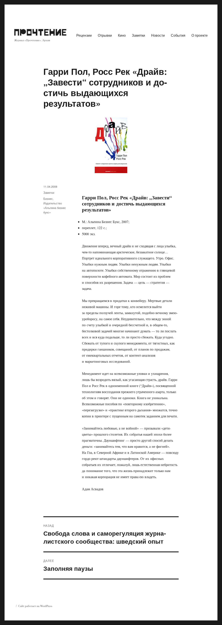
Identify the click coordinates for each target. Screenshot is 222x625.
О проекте (199, 35)
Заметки (138, 35)
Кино (122, 35)
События (178, 35)
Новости (158, 35)
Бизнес (48, 199)
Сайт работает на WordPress (35, 606)
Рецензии (84, 35)
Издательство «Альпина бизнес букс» (54, 207)
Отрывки (105, 35)
